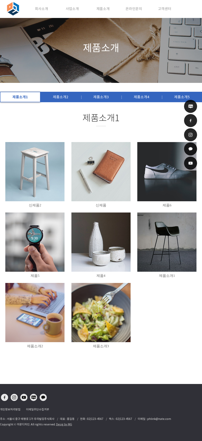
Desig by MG (64, 424)
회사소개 (41, 9)
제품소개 (103, 9)
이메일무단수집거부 (37, 409)
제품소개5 (182, 97)
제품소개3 (101, 97)
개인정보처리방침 (10, 409)
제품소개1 (20, 97)
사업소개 (72, 9)
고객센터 (164, 9)
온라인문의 (133, 9)
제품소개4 (141, 97)
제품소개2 (60, 97)
